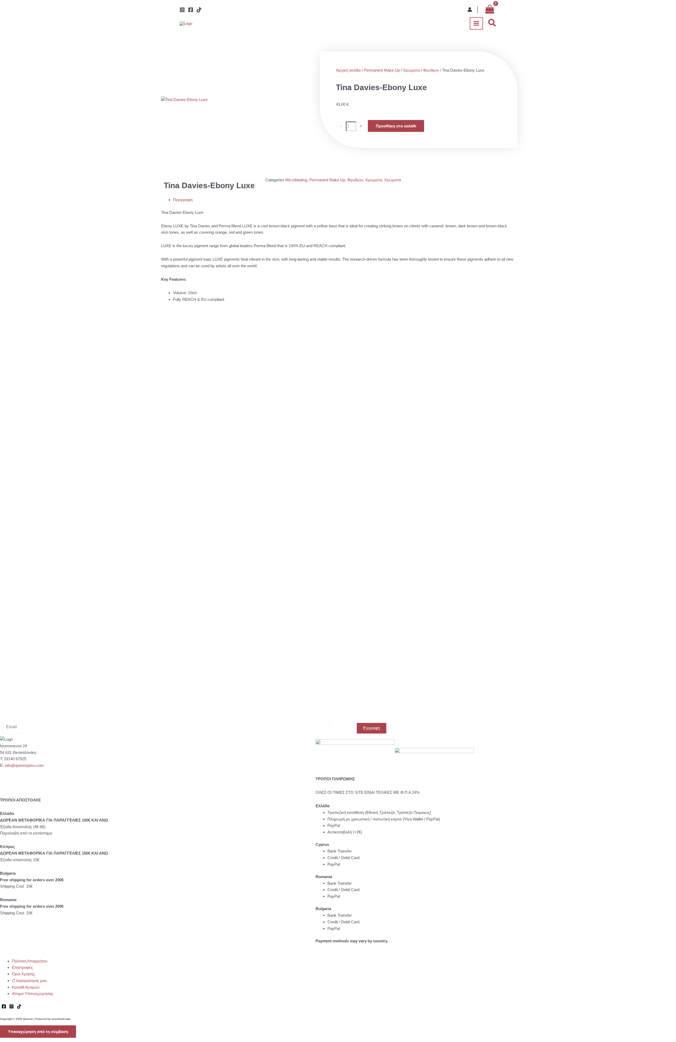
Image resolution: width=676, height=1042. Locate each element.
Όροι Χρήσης (23, 974)
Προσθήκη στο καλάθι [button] (213, 368)
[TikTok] (199, 9)
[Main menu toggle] (476, 23)
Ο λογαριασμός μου (29, 980)
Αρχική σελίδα (348, 70)
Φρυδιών (431, 70)
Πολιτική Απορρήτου (29, 961)
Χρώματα (411, 70)
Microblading (296, 180)
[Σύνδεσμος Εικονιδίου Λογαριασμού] (469, 9)
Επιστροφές (22, 967)
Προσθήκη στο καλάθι (396, 126)
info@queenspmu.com (24, 765)
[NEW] (222, 375)
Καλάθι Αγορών (26, 987)
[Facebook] (190, 9)
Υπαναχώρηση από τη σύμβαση (38, 1031)
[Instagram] (182, 9)
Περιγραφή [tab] (183, 199)
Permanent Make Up (382, 70)
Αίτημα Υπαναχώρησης (32, 993)
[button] (492, 23)
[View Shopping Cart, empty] (489, 10)
